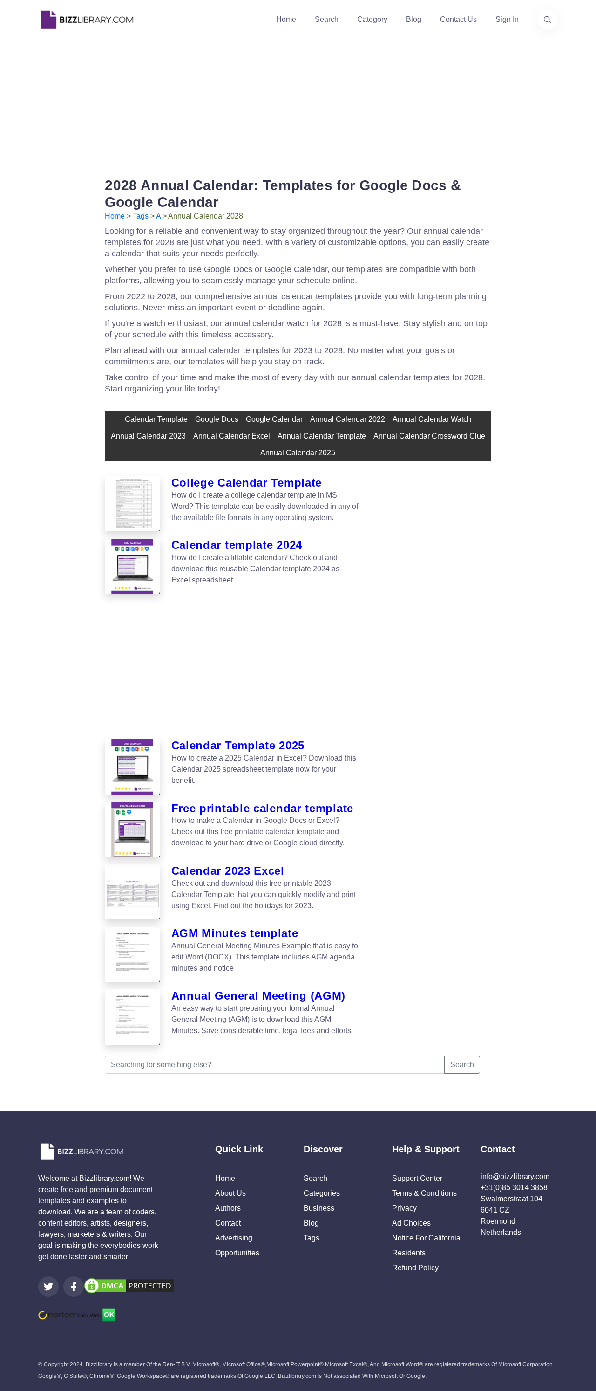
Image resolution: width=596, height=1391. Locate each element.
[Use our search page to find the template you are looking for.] (547, 19)
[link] (48, 1286)
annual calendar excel (231, 436)
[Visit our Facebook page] (73, 1286)
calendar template (156, 419)
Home (286, 19)
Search (327, 19)
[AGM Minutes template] (132, 954)
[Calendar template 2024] (132, 566)
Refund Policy (415, 1268)
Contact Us (458, 19)
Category (372, 19)
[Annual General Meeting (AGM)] (132, 1016)
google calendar (274, 419)
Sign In (507, 19)
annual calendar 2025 (297, 453)
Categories (322, 1193)
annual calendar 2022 (347, 419)
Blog (413, 19)
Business (319, 1208)
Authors (228, 1208)
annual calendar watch (432, 419)
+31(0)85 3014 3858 (514, 1188)
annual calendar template (322, 436)
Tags (141, 216)
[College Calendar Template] (132, 503)
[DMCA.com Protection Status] (129, 1285)
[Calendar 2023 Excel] (132, 891)
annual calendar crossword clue (429, 436)
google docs (216, 419)
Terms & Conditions (424, 1193)
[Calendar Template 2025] (132, 766)
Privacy (404, 1208)
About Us (230, 1193)
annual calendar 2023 (148, 436)
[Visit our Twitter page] (48, 1286)
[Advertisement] (298, 104)
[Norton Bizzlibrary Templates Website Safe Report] (76, 1314)
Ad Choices (411, 1223)
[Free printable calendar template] (132, 829)
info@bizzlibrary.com (515, 1176)
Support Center (417, 1178)
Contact (228, 1223)
